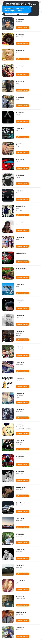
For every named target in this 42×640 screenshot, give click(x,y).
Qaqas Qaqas (20, 19)
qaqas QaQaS (20, 581)
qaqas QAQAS (20, 550)
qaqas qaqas (20, 66)
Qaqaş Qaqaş (20, 50)
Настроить (23, 13)
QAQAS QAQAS (21, 206)
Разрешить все (11, 13)
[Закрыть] (28, 8)
